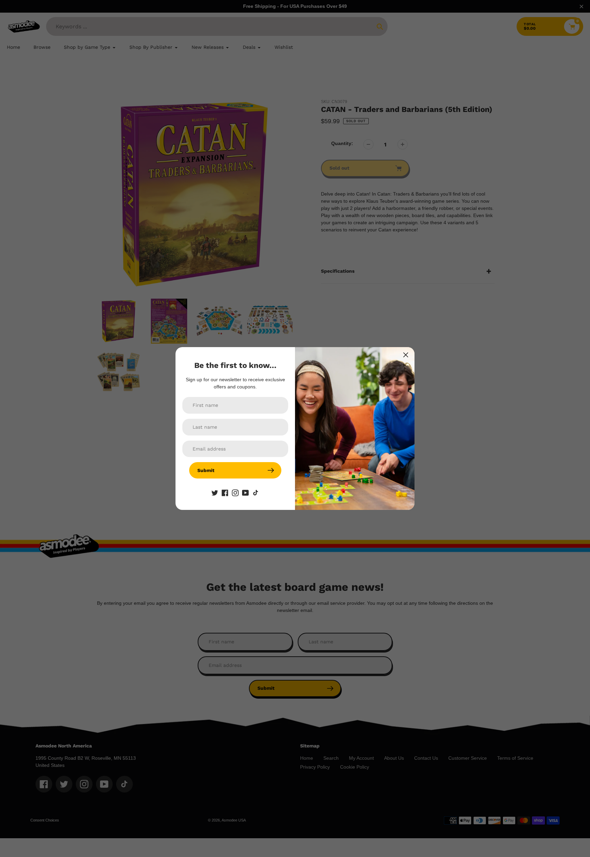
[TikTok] (255, 492)
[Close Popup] (406, 355)
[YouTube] (245, 492)
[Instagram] (235, 492)
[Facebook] (225, 492)
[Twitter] (214, 492)
